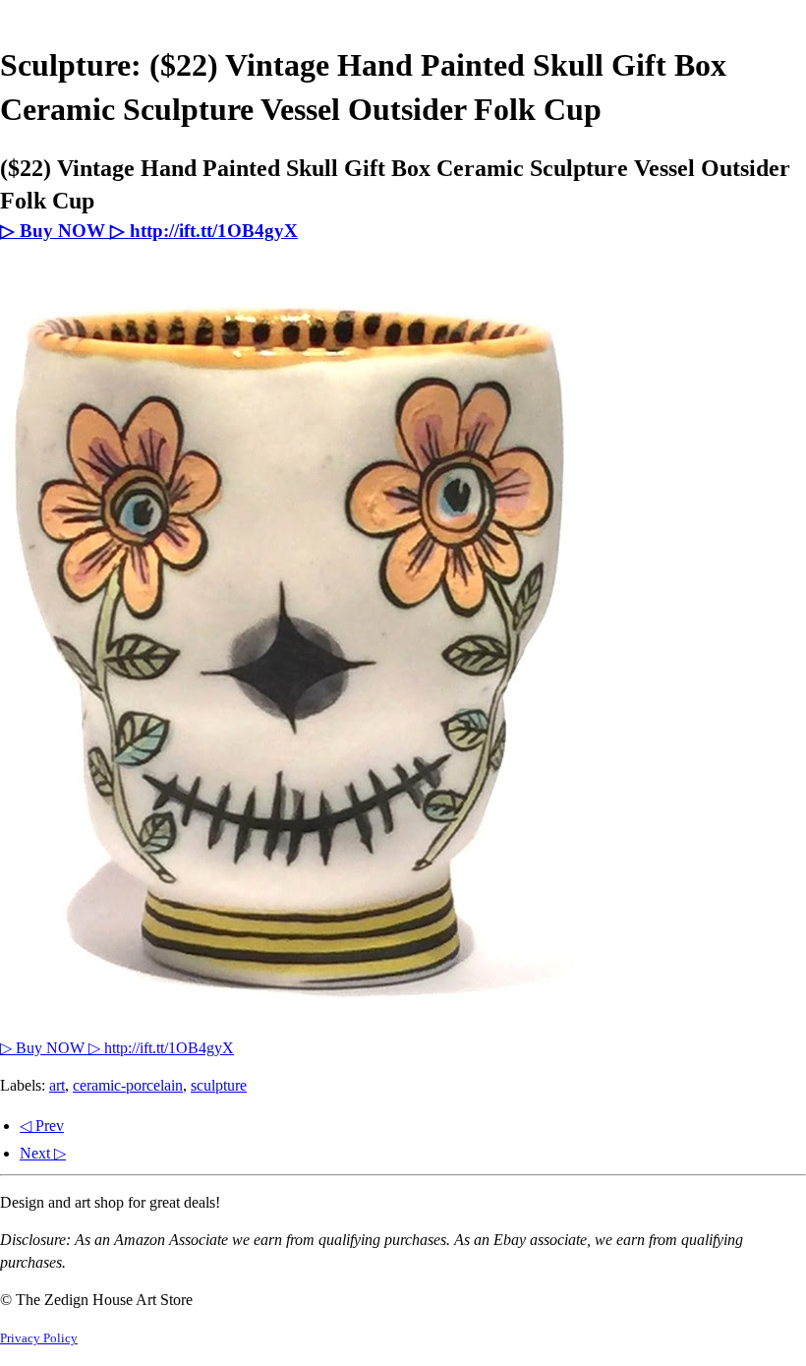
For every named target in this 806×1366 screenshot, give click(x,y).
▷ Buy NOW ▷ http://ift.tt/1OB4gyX (149, 230)
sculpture (219, 1085)
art (57, 1085)
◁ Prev (42, 1125)
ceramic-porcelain (128, 1085)
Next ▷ (43, 1153)
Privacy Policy (39, 1338)
